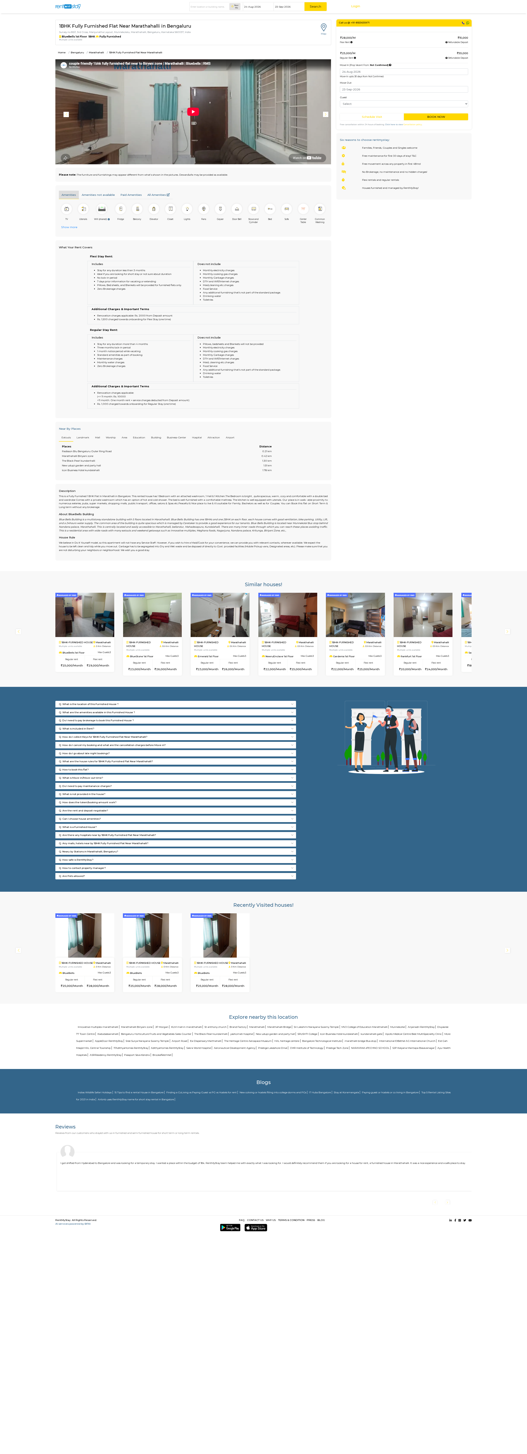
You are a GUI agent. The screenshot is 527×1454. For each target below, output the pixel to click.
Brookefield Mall (162, 1054)
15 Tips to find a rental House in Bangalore (138, 1092)
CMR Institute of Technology (306, 1047)
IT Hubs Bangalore (320, 1092)
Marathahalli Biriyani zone (136, 1026)
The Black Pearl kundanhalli (210, 1033)
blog (321, 1220)
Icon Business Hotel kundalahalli (339, 1033)
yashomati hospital (241, 1033)
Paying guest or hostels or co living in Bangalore (390, 1092)
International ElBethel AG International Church (407, 1040)
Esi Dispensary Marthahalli (205, 1040)
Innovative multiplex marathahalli (98, 1026)
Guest (343, 97)
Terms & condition (291, 1220)
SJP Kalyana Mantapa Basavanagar (413, 1047)
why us (271, 1220)
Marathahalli (96, 52)
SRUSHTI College (307, 1033)
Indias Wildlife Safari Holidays (95, 1092)
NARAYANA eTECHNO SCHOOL (370, 1047)
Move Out (346, 82)
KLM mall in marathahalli (186, 1026)
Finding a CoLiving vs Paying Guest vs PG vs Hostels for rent (201, 1092)
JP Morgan (161, 1026)
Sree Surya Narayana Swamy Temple (147, 1040)
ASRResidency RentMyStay (105, 1054)
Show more (69, 227)
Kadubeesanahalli (108, 1033)
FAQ (242, 1220)
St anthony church (215, 1026)
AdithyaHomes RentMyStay (167, 1047)
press (311, 1220)
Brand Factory (238, 1026)
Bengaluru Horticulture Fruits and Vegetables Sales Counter (156, 1033)
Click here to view (403, 124)
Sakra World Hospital (198, 1047)
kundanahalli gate (371, 1033)
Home (62, 52)
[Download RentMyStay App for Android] (229, 1227)
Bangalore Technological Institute (322, 1040)
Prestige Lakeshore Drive (272, 1047)
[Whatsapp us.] (467, 23)
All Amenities (157, 194)
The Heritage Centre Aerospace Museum (248, 1040)
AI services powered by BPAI (73, 1223)
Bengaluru (77, 52)
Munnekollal (397, 1026)
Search (315, 6)
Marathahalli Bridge (279, 1026)
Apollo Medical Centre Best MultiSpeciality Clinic (413, 1033)
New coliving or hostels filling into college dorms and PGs (273, 1092)
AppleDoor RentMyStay (109, 1040)
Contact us (255, 1220)
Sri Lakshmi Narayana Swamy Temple (316, 1026)
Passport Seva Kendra (137, 1054)
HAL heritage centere (286, 1040)
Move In (364, 65)
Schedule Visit (372, 116)
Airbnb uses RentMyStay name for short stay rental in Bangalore (136, 1099)
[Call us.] (463, 23)
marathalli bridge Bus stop (360, 1040)
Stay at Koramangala (346, 1092)
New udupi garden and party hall (275, 1033)
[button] (326, 114)
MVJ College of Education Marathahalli (364, 1026)
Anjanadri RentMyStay (421, 1026)
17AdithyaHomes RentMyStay (131, 1047)
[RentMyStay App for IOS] (255, 1227)
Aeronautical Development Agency (234, 1047)
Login (355, 6)
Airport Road (179, 1040)
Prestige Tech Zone (337, 1047)
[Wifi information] (109, 219)
